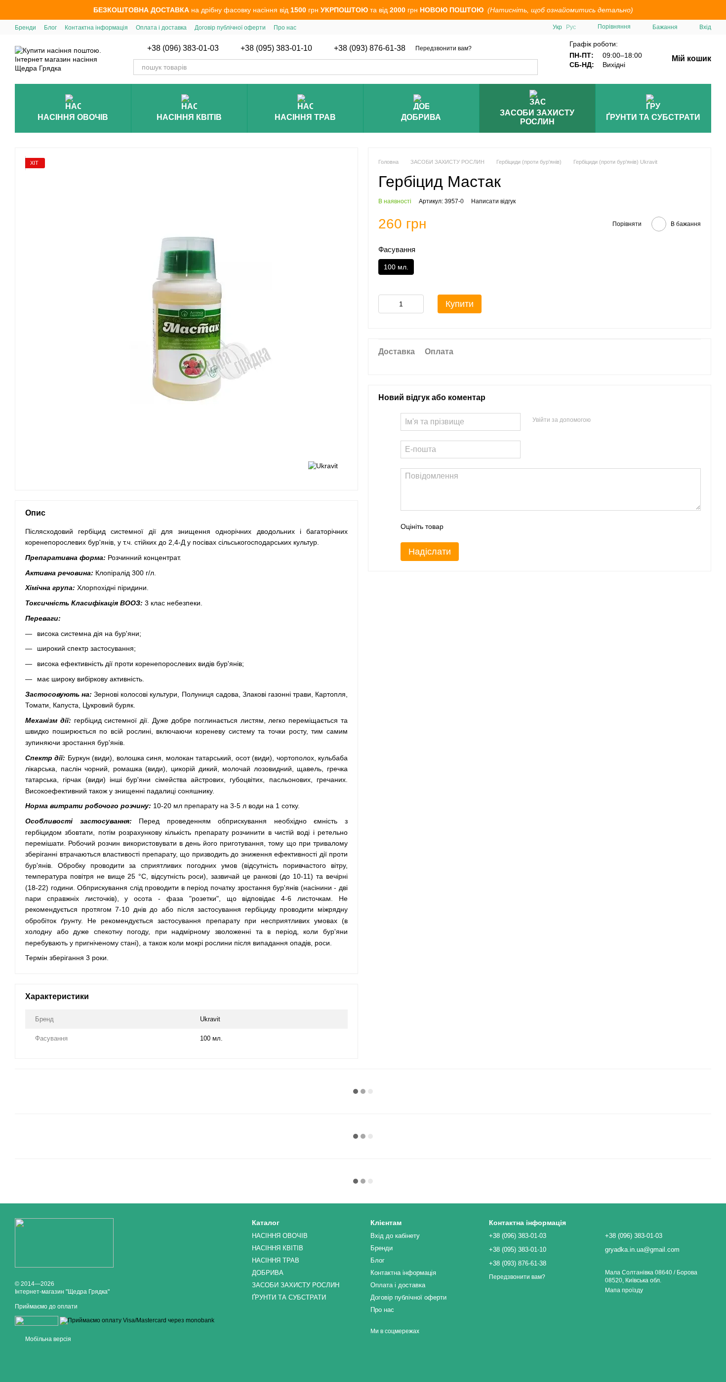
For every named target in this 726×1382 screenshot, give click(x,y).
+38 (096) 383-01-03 (183, 48)
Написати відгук (493, 200)
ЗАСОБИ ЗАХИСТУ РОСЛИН (537, 117)
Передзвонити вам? (443, 48)
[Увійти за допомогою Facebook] (601, 420)
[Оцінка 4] (507, 526)
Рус (571, 27)
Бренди (25, 27)
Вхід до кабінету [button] (395, 1235)
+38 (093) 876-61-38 (369, 48)
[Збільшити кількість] (416, 303)
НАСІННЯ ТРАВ (305, 117)
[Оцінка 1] (460, 526)
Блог (50, 27)
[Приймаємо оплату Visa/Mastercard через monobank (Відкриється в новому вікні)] (137, 1320)
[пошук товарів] (530, 67)
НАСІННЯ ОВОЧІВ (73, 117)
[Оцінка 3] (491, 526)
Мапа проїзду (624, 1290)
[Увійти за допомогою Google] (617, 420)
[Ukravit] (323, 465)
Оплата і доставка (161, 27)
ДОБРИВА (421, 117)
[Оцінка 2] (476, 526)
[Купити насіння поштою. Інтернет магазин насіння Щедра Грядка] (64, 1242)
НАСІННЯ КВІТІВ (189, 117)
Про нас (285, 27)
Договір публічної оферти (230, 27)
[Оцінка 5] (523, 526)
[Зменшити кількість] (386, 303)
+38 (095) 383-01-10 (276, 48)
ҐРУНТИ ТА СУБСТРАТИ (653, 117)
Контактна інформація (96, 27)
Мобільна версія (47, 1339)
